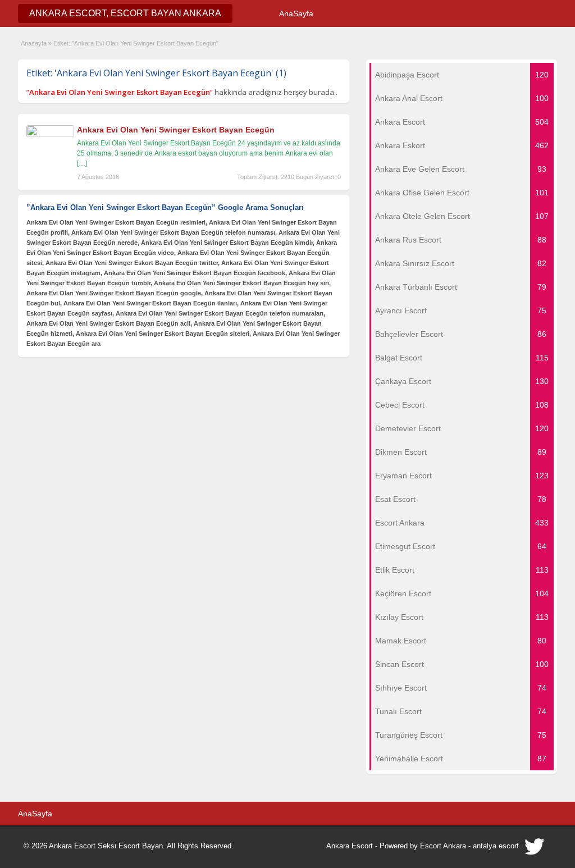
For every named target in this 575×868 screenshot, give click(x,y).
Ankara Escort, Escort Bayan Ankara (125, 13)
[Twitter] (535, 849)
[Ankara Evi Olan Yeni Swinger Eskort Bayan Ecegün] (50, 134)
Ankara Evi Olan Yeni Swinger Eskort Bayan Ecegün (176, 129)
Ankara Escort (349, 846)
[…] (82, 163)
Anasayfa (34, 43)
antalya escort (496, 846)
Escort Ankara (443, 846)
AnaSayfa (296, 13)
